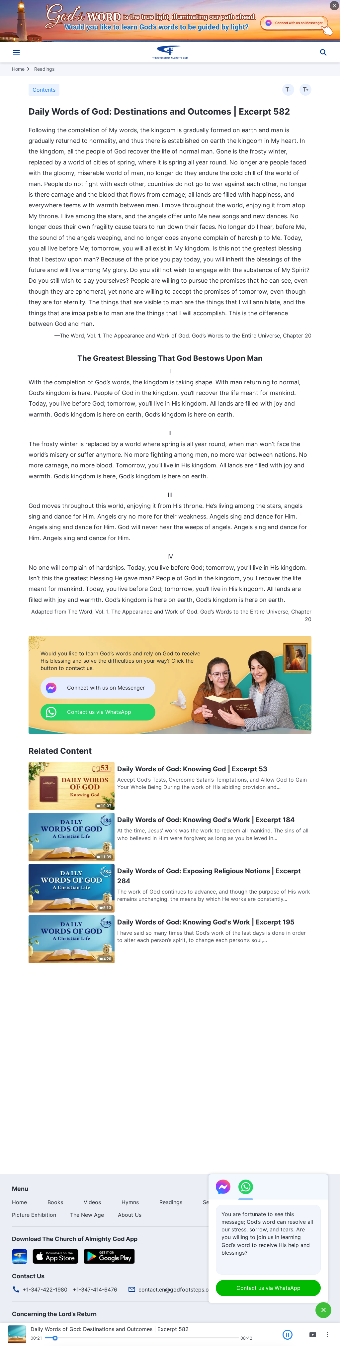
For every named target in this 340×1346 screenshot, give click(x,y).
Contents (44, 89)
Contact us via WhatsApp (268, 1288)
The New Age (87, 1214)
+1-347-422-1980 (45, 1289)
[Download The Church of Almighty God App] (19, 1255)
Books (55, 1202)
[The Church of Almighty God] (170, 52)
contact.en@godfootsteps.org (176, 1289)
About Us (129, 1214)
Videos (92, 1202)
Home (18, 69)
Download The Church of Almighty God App (74, 1238)
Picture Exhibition (34, 1214)
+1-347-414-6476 (95, 1289)
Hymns (130, 1202)
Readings (44, 69)
